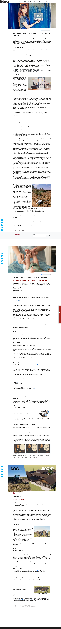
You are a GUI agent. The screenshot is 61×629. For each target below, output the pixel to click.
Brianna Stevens (18, 457)
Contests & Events (40, 1)
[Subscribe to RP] (2, 230)
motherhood (31, 457)
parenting (35, 457)
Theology (23, 230)
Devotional (30, 1)
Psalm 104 (48, 138)
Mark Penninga (17, 492)
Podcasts (25, 1)
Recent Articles (16, 230)
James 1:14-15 (31, 318)
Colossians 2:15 (23, 372)
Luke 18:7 (18, 382)
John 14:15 (17, 300)
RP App (20, 230)
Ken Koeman (16, 29)
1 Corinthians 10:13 (39, 364)
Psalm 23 (18, 45)
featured (22, 457)
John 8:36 (35, 388)
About (46, 1)
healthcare (24, 606)
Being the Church (16, 605)
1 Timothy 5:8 (31, 599)
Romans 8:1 (17, 375)
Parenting (14, 456)
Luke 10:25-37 (21, 599)
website (37, 570)
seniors (33, 606)
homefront (26, 457)
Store (34, 1)
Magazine (20, 1)
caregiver (17, 606)
